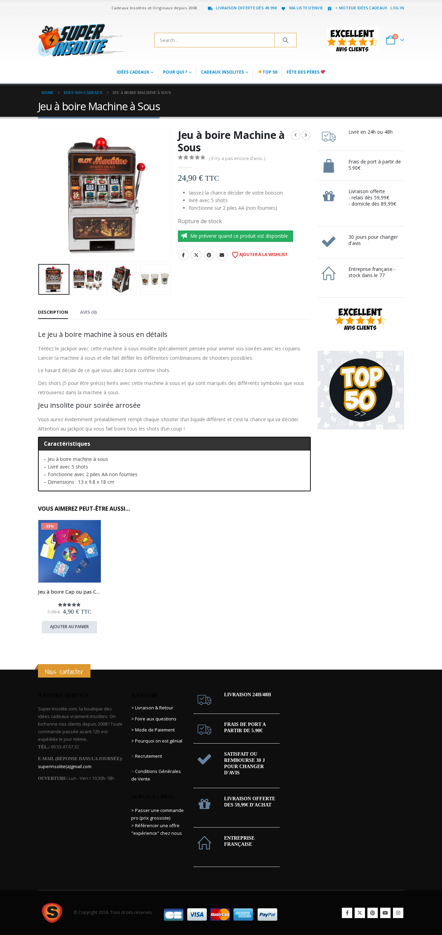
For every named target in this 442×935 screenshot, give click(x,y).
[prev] (295, 135)
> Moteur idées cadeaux (361, 7)
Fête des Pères (303, 72)
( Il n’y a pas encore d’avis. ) (237, 158)
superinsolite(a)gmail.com (65, 766)
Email (222, 255)
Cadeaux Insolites (222, 72)
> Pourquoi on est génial (157, 741)
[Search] (285, 40)
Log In (397, 7)
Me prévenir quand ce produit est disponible (239, 236)
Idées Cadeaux (133, 72)
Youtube (385, 913)
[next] (306, 135)
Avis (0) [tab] (88, 312)
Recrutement (148, 756)
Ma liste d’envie (306, 7)
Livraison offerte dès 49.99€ (246, 7)
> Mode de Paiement (153, 730)
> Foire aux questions (153, 719)
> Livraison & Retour (152, 708)
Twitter (196, 255)
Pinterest (209, 255)
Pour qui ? (175, 72)
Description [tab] (53, 312)
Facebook (183, 255)
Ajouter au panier (69, 627)
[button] (40, 195)
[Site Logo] (81, 40)
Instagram (398, 913)
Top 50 (269, 72)
